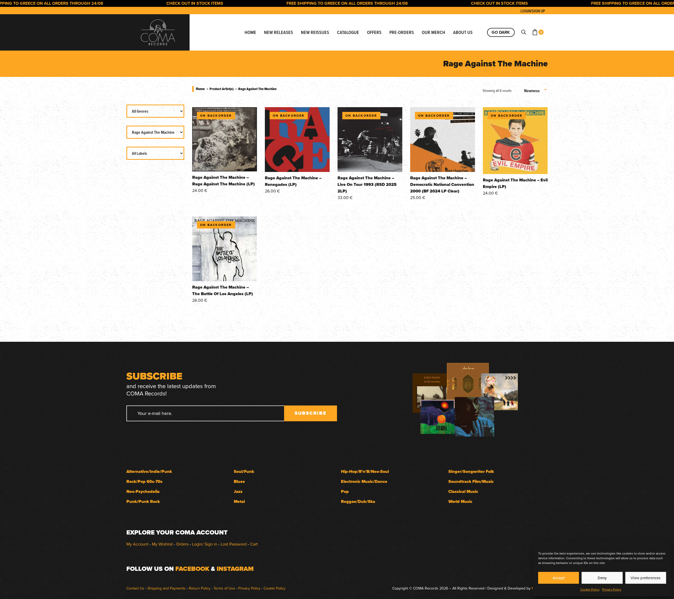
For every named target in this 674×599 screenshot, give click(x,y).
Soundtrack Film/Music (471, 481)
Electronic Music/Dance (364, 481)
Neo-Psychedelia (143, 491)
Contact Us (135, 588)
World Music (460, 501)
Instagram (235, 568)
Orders (182, 544)
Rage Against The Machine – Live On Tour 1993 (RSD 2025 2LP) (367, 184)
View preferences (646, 578)
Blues (239, 481)
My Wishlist (162, 544)
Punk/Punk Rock (143, 501)
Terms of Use (224, 588)
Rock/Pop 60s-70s (144, 481)
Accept (559, 578)
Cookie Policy (589, 589)
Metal (239, 501)
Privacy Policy (611, 589)
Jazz (238, 491)
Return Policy (199, 588)
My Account (137, 544)
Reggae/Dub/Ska (358, 501)
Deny (602, 578)
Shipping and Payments (166, 588)
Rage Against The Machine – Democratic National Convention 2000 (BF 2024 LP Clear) (442, 184)
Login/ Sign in (204, 544)
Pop (345, 491)
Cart (254, 544)
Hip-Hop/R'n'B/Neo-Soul (365, 471)
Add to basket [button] (224, 164)
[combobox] (536, 91)
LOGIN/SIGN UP (533, 11)
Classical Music (463, 491)
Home (200, 88)
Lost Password (234, 544)
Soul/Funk (244, 471)
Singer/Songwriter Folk (471, 471)
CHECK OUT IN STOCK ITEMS (179, 3)
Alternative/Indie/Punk (149, 471)
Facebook (192, 568)
